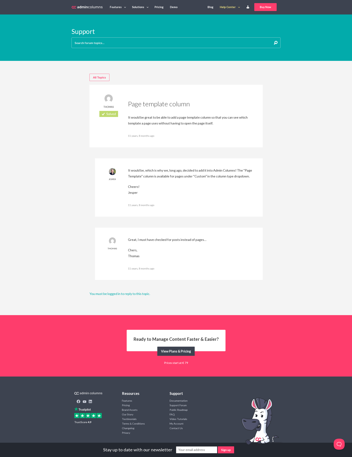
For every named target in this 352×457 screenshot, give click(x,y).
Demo (173, 7)
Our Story (127, 414)
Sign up (226, 450)
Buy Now (265, 7)
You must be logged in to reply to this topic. (119, 294)
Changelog (128, 428)
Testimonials (129, 419)
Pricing (159, 7)
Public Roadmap (179, 409)
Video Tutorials (178, 419)
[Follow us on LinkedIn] (90, 402)
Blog (210, 7)
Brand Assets (130, 409)
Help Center (228, 7)
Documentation (179, 400)
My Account (177, 423)
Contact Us (176, 428)
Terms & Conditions (133, 423)
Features (116, 7)
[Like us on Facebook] (78, 402)
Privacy (126, 432)
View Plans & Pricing (176, 351)
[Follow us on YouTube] (84, 402)
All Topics (99, 77)
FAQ (172, 414)
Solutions (138, 7)
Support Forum (178, 405)
